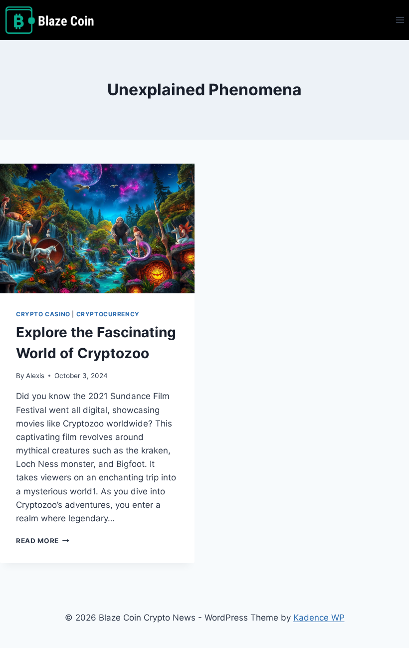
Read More (42, 541)
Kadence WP (319, 618)
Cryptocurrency (108, 314)
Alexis (35, 376)
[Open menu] (400, 19)
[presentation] (97, 228)
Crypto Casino (43, 314)
